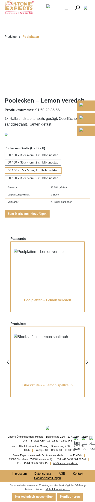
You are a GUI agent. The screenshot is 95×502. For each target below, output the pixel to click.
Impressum (19, 473)
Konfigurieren (70, 496)
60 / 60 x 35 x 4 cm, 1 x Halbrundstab (33, 155)
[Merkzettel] (85, 7)
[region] (47, 68)
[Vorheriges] (8, 362)
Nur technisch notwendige (34, 496)
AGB (62, 473)
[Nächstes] (87, 362)
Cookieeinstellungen (47, 478)
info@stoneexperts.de (65, 463)
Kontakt (78, 473)
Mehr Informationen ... (58, 489)
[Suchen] (77, 7)
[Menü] (66, 7)
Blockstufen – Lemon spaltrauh (47, 385)
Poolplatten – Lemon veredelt (47, 300)
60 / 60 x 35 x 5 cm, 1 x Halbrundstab (33, 170)
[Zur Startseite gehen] (17, 7)
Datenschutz (42, 473)
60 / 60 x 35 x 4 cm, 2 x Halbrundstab (33, 162)
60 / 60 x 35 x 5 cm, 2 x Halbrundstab (33, 178)
